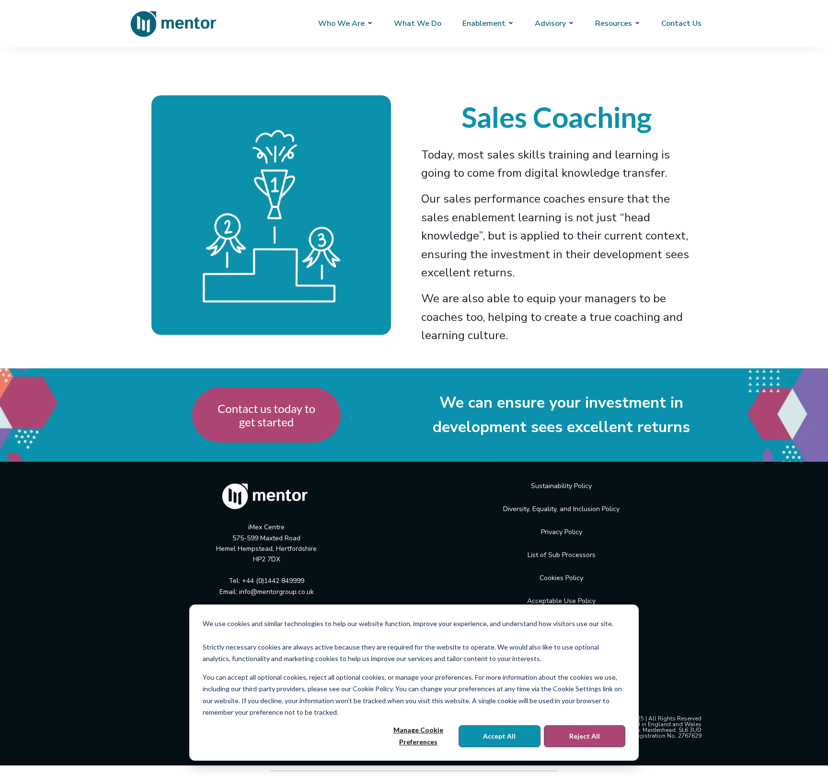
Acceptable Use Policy (561, 600)
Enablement (484, 23)
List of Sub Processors (562, 554)
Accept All (499, 736)
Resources (613, 23)
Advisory (550, 23)
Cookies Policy (561, 577)
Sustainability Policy (561, 486)
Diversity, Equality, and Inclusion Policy (561, 509)
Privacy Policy (561, 531)
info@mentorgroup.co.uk (276, 591)
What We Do (417, 23)
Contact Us (681, 23)
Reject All (584, 736)
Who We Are (341, 23)
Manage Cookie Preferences (418, 736)
